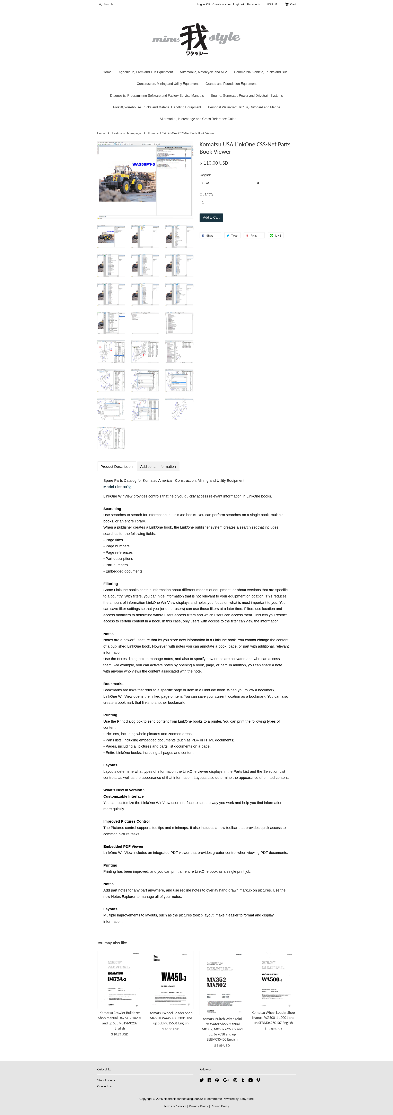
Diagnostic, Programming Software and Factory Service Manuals (157, 95)
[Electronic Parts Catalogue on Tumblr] (243, 1080)
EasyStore (246, 1098)
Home (107, 72)
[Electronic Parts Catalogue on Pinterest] (217, 1080)
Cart (293, 4)
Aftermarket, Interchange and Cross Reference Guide (198, 119)
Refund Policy (220, 1106)
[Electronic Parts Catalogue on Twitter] (202, 1080)
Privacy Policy (198, 1106)
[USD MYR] (272, 4)
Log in (201, 4)
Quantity (206, 194)
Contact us (104, 1086)
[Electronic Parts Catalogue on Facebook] (209, 1080)
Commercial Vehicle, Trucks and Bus (260, 72)
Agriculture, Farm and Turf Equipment (146, 72)
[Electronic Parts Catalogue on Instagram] (235, 1080)
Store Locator (106, 1080)
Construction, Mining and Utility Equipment (168, 83)
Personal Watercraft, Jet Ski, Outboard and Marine (244, 107)
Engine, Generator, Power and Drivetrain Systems (247, 95)
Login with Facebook (246, 4)
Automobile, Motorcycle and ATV (203, 72)
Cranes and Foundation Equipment (231, 83)
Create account (222, 4)
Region (205, 175)
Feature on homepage (126, 133)
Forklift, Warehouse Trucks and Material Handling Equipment (157, 107)
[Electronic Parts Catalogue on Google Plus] (226, 1080)
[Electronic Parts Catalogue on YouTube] (250, 1080)
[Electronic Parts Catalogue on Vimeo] (258, 1080)
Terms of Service (175, 1106)
